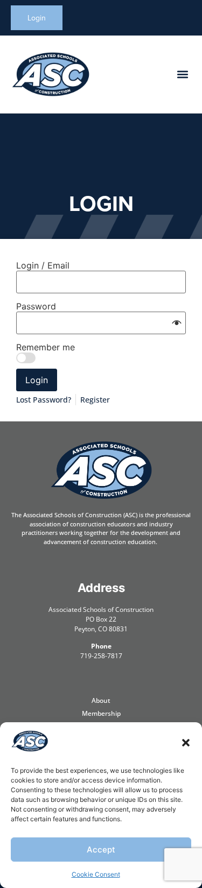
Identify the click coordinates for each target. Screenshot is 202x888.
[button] (185, 742)
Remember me (45, 347)
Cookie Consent (96, 874)
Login (36, 380)
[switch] (26, 358)
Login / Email (42, 265)
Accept (101, 849)
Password (36, 306)
